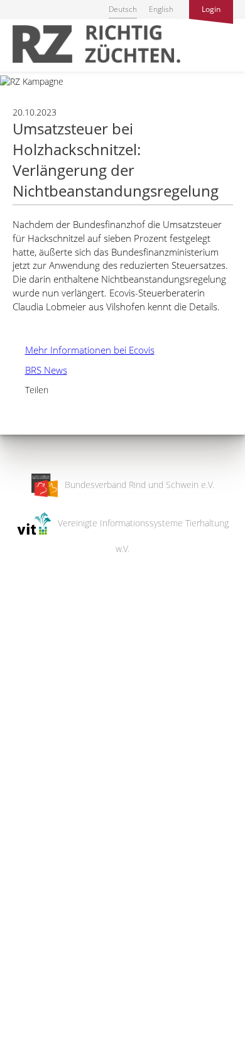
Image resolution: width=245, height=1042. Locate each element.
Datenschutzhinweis (39, 1036)
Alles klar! (18, 990)
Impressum (22, 1024)
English (161, 9)
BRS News (40, 370)
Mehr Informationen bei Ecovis (84, 350)
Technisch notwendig (20, 832)
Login (211, 9)
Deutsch (123, 9)
